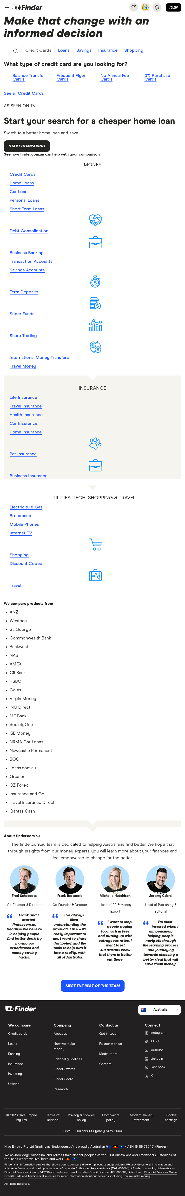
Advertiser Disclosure (41, 1176)
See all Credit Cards (24, 93)
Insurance (108, 50)
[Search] (133, 7)
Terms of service (52, 1118)
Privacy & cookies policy (81, 1118)
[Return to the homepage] (27, 7)
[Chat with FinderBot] (145, 7)
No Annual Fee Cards (114, 77)
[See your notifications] (156, 7)
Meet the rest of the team (93, 986)
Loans (64, 50)
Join (173, 7)
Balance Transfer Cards (29, 77)
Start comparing (27, 146)
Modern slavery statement (141, 1118)
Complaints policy (110, 1118)
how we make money (136, 1176)
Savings (84, 50)
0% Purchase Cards (157, 77)
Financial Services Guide (160, 1172)
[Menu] (7, 7)
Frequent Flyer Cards (71, 77)
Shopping (133, 50)
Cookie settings (171, 1118)
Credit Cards (38, 50)
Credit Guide (12, 1176)
